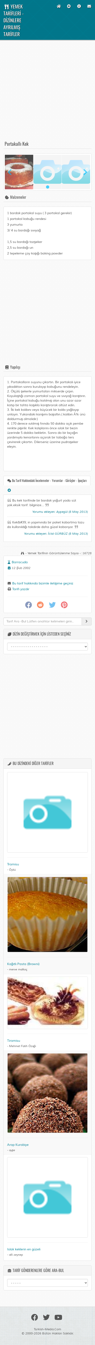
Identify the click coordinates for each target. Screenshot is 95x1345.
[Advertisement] (47, 92)
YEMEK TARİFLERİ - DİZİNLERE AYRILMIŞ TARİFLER (13, 20)
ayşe (12, 1150)
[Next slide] (85, 172)
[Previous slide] (10, 172)
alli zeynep (16, 1255)
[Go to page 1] (47, 187)
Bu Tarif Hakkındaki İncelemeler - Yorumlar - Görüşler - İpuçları (49, 480)
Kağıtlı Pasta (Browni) (23, 964)
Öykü (12, 870)
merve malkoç (18, 969)
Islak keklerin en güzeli (23, 1249)
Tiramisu (13, 1041)
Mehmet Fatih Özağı (22, 1046)
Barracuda (20, 562)
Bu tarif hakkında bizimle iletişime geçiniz (42, 583)
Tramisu (13, 864)
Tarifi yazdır (20, 589)
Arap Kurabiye (18, 1145)
